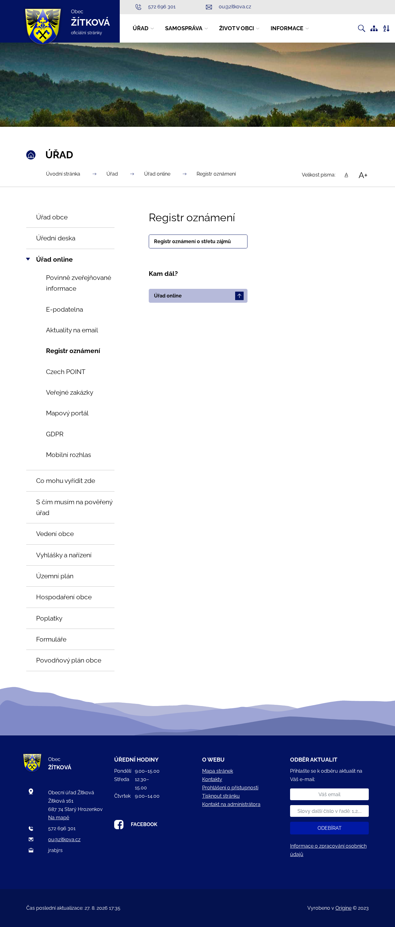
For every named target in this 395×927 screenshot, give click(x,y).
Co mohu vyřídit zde (65, 480)
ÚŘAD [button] (140, 28)
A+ (363, 175)
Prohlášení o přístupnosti (230, 788)
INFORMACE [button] (287, 28)
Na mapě (58, 818)
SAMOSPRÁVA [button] (183, 28)
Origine (343, 908)
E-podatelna (64, 309)
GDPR (55, 434)
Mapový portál (67, 413)
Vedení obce (55, 534)
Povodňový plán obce (68, 660)
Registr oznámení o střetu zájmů (192, 241)
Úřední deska (55, 238)
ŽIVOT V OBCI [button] (236, 28)
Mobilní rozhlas (68, 455)
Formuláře (51, 639)
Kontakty (212, 779)
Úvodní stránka (63, 174)
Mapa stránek (217, 771)
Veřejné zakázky (69, 392)
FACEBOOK (144, 824)
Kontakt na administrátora (231, 804)
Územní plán (54, 576)
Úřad (112, 174)
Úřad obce (52, 217)
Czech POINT (65, 372)
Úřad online (157, 174)
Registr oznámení (216, 174)
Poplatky (49, 618)
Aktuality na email (72, 330)
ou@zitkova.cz (64, 839)
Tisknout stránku (221, 796)
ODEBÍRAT (330, 828)
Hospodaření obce (64, 597)
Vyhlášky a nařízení (64, 555)
